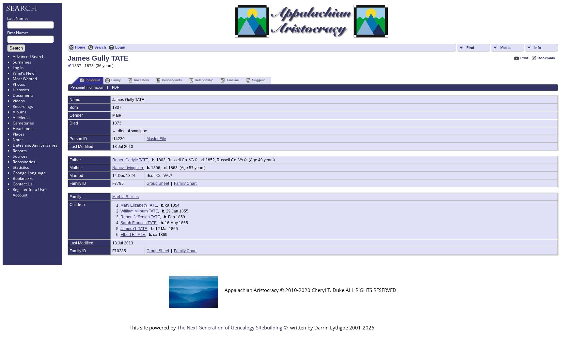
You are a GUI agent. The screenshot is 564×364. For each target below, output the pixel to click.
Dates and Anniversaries (35, 145)
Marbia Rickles (125, 197)
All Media (21, 117)
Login (120, 47)
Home (80, 47)
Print (524, 58)
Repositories (24, 162)
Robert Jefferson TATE (140, 217)
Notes (18, 139)
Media (505, 48)
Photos (19, 84)
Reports (20, 150)
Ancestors (141, 80)
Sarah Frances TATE (138, 223)
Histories (21, 90)
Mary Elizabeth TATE (138, 205)
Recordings (23, 106)
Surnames (22, 62)
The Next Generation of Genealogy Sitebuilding (229, 327)
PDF (115, 87)
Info (537, 48)
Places (18, 134)
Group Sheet (158, 183)
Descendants (172, 80)
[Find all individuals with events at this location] (196, 160)
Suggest (258, 80)
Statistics (21, 167)
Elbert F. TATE (132, 234)
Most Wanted (25, 78)
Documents (23, 95)
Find (470, 48)
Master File (156, 139)
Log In (18, 67)
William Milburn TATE (139, 211)
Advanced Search (28, 56)
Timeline (233, 80)
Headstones (24, 128)
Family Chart (185, 183)
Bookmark (546, 58)
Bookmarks (23, 178)
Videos (19, 101)
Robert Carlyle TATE (130, 160)
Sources (20, 156)
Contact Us (23, 184)
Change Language (29, 173)
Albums (19, 112)
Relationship (204, 80)
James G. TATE (133, 228)
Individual (93, 80)
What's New (23, 73)
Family (116, 80)
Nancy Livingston (127, 168)
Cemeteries (23, 123)
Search (100, 47)
